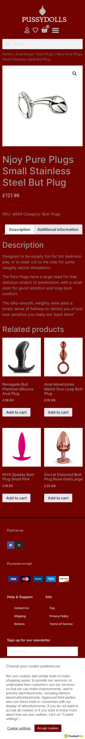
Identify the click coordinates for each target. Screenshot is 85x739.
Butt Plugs (45, 54)
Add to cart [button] (16, 412)
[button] (55, 30)
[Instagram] (19, 545)
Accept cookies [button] (48, 728)
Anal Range (24, 54)
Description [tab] (19, 229)
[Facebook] (10, 545)
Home (7, 54)
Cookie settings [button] (19, 728)
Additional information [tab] (57, 229)
